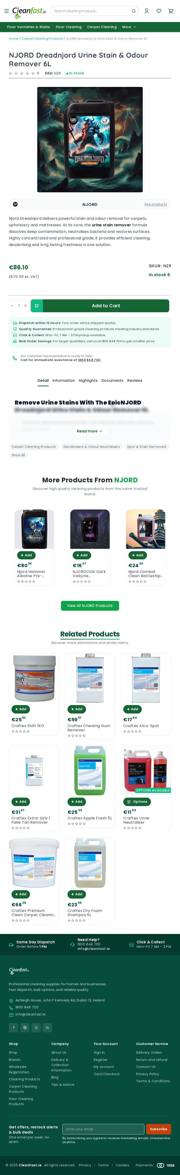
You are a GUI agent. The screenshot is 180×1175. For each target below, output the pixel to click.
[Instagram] (25, 1027)
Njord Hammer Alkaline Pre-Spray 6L (31, 574)
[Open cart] (171, 11)
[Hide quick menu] (148, 1158)
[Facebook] (13, 1027)
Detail (43, 380)
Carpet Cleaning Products (42, 38)
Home (14, 38)
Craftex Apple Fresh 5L (90, 818)
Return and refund (151, 1059)
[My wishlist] (159, 11)
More (126, 27)
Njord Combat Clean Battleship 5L (144, 574)
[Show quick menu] (170, 1169)
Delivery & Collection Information (61, 1065)
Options (140, 801)
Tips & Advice (62, 1084)
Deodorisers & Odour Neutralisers (92, 446)
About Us (59, 1052)
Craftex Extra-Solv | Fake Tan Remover (30, 820)
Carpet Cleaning (102, 27)
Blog (54, 1077)
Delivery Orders (149, 1052)
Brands (14, 1059)
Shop (13, 1052)
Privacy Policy (147, 1074)
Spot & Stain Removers (146, 446)
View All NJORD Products (90, 605)
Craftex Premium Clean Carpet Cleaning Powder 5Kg (33, 913)
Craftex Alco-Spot (141, 726)
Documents (112, 380)
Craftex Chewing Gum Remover (89, 728)
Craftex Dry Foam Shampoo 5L (85, 913)
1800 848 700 (111, 341)
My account (104, 1066)
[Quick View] (34, 545)
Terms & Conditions (153, 1081)
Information (63, 380)
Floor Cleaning (69, 27)
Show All (18, 455)
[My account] (147, 11)
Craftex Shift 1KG (27, 726)
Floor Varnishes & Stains (28, 27)
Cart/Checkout (107, 1074)
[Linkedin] (47, 1027)
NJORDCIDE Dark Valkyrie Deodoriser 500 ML (89, 574)
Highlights (88, 380)
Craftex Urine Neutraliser (136, 820)
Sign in (99, 1052)
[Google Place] (36, 1027)
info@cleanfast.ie (30, 1014)
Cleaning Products (24, 1079)
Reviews (134, 380)
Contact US (146, 1066)
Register (101, 1059)
